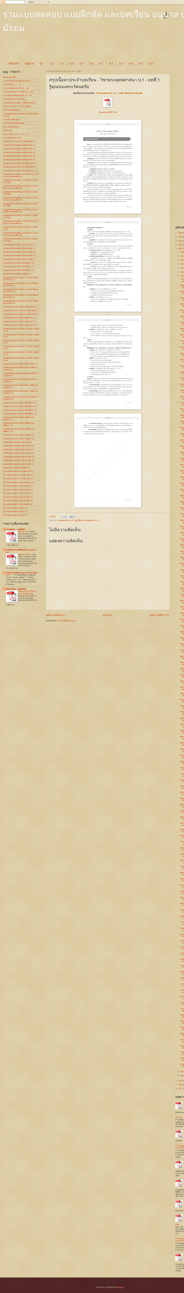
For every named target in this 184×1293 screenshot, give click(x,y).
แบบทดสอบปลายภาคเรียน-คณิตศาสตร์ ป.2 (20, 307)
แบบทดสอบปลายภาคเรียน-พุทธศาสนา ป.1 (20, 318)
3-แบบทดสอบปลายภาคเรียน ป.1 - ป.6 (18, 92)
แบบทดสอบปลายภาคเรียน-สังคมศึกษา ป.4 (20, 414)
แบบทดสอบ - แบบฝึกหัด (15, 529)
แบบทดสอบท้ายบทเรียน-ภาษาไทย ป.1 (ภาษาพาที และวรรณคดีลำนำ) (21, 175)
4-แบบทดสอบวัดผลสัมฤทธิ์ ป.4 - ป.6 (17, 95)
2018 (180, 1085)
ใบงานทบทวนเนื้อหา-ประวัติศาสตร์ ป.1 (18, 471)
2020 (180, 249)
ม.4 (131, 63)
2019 (180, 1081)
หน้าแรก (13, 63)
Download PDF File (108, 112)
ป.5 (81, 63)
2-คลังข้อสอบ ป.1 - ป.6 (12, 84)
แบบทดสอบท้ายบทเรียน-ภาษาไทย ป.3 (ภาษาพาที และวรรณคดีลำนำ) (21, 199)
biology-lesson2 (24, 554)
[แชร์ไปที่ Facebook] (71, 516)
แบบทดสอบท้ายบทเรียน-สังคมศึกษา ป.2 (18, 266)
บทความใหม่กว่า (55, 615)
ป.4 (72, 63)
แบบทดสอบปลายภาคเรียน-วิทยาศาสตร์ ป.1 (20, 364)
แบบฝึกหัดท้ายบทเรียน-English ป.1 (17, 468)
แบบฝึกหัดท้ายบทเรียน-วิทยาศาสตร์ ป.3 (18, 453)
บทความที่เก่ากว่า (160, 615)
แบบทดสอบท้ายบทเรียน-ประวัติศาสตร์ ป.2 (19, 167)
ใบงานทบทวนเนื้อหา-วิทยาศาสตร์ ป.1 (18, 486)
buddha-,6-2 (23, 532)
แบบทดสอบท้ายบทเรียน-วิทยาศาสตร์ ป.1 (19, 248)
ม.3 (121, 63)
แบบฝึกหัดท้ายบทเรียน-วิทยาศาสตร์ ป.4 (18, 457)
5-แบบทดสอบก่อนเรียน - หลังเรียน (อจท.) (19, 103)
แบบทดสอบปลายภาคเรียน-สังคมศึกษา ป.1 (20, 403)
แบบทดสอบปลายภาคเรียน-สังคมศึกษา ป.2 (20, 406)
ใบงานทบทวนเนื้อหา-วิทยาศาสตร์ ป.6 (18, 504)
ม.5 (141, 63)
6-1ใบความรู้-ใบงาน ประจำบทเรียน (17, 106)
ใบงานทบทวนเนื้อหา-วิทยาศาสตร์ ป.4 (18, 497)
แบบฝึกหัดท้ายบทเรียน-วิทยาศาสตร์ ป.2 (18, 449)
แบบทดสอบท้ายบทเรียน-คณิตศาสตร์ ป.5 (19, 156)
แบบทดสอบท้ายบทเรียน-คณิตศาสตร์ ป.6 (19, 160)
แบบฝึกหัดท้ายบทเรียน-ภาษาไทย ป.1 (17, 442)
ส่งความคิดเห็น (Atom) (66, 621)
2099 (180, 233)
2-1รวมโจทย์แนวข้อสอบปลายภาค (16, 81)
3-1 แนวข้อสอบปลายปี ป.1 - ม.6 (16, 88)
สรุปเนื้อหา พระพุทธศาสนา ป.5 (87, 520)
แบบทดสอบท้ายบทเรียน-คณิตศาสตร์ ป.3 (19, 149)
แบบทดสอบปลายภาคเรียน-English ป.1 (18, 435)
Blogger (120, 1287)
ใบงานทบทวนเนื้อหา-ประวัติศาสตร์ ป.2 (18, 475)
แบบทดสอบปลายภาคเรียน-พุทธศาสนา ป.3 (20, 325)
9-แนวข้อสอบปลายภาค (12, 138)
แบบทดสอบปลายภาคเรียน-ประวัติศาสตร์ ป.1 (21, 310)
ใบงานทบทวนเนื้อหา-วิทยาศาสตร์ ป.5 (18, 501)
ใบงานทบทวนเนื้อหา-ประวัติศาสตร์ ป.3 (18, 479)
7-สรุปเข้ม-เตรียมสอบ (11, 119)
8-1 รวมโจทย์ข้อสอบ (11, 127)
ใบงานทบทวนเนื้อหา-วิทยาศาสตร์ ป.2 (18, 490)
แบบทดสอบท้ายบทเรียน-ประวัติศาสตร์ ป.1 (19, 163)
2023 (180, 241)
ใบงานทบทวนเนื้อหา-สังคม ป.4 (15, 515)
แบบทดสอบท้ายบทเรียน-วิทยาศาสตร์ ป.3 (19, 255)
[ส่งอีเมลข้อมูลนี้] (62, 516)
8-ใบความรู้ (7, 130)
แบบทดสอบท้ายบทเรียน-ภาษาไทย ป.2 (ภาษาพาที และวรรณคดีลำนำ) (21, 187)
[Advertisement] (74, 49)
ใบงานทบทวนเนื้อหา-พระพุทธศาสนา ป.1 (19, 482)
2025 (180, 237)
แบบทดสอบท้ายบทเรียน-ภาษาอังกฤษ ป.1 (19, 245)
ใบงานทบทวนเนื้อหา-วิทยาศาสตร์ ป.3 (18, 493)
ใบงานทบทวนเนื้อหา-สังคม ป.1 (15, 508)
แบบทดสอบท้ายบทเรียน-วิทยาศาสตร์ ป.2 (19, 252)
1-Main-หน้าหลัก (9, 77)
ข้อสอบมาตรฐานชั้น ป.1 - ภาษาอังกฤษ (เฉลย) (28, 592)
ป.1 (42, 63)
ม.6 (151, 63)
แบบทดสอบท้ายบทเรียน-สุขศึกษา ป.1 (17, 274)
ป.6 (91, 63)
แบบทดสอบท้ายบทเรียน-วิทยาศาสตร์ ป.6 (19, 259)
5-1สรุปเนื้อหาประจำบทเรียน (14, 99)
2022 (180, 245)
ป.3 (62, 63)
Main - (8, 575)
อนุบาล (29, 63)
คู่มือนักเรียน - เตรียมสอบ (16, 589)
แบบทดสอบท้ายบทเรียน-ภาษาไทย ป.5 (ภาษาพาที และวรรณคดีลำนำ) (21, 222)
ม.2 (111, 63)
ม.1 (101, 63)
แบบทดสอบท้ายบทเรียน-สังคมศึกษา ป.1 (18, 263)
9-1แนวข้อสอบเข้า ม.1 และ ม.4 (15, 134)
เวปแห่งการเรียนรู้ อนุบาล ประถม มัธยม (22, 573)
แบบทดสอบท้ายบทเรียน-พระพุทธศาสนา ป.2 (20, 171)
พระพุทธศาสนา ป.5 (65, 520)
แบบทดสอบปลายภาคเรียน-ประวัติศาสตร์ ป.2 (21, 314)
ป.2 (52, 63)
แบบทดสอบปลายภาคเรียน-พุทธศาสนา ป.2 (20, 321)
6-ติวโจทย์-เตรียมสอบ (11, 110)
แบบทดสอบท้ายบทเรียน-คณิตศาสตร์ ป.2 (19, 145)
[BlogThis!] (65, 516)
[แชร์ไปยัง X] (68, 516)
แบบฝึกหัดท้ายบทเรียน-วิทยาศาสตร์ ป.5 (18, 460)
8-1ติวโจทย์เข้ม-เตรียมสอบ (13, 123)
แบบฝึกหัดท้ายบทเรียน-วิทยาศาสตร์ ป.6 (18, 464)
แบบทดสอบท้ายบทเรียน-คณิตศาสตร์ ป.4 (19, 152)
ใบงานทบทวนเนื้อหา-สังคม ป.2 (15, 511)
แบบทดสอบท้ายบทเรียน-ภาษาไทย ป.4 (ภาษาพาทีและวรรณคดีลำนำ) (21, 210)
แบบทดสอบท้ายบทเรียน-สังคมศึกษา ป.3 (18, 270)
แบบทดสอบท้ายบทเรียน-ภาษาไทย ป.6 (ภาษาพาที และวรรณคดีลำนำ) (21, 234)
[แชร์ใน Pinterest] (73, 516)
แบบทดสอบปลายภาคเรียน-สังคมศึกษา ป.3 (20, 410)
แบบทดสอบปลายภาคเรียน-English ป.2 (18, 439)
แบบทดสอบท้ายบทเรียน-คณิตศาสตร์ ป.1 (19, 141)
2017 (180, 1088)
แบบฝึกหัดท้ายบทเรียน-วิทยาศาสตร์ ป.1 (18, 446)
